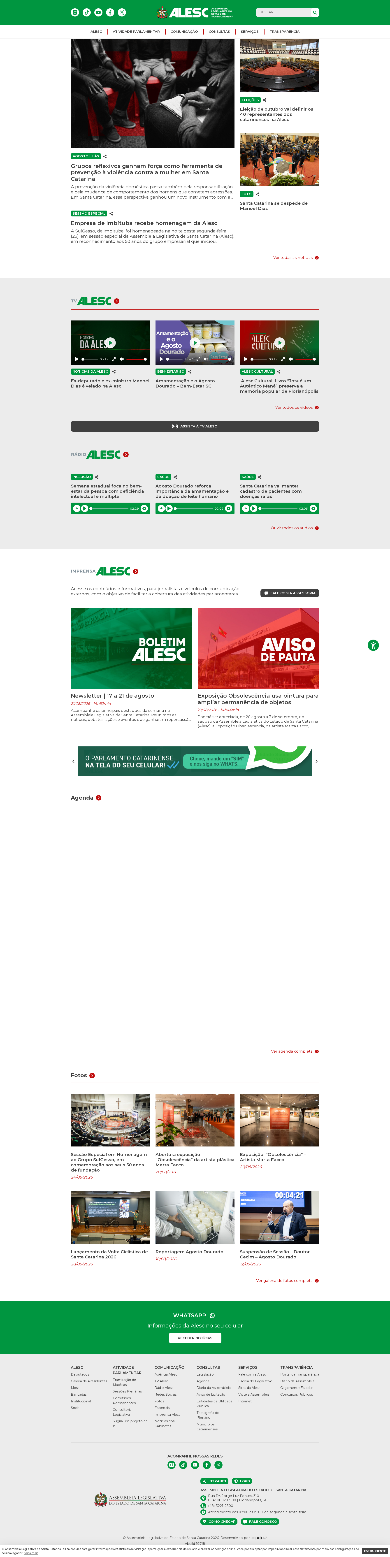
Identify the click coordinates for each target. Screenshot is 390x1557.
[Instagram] (75, 12)
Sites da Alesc (249, 1388)
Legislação (205, 1374)
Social (75, 1408)
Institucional (81, 1401)
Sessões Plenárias (127, 1391)
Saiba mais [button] (31, 1553)
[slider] (89, 359)
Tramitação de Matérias (124, 1382)
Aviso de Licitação (211, 1394)
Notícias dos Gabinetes (164, 1423)
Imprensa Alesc (167, 1415)
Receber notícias (195, 1338)
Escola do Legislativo (255, 1381)
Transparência (284, 31)
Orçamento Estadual (297, 1388)
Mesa (75, 1388)
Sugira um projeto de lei (130, 1423)
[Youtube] (98, 12)
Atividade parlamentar (136, 31)
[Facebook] (110, 12)
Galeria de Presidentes (89, 1381)
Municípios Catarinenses (207, 1426)
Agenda (203, 1381)
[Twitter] (122, 12)
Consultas (219, 31)
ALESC (96, 31)
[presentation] (73, 761)
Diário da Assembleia (214, 1388)
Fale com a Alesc (252, 1374)
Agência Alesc (166, 1374)
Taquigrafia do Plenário (208, 1415)
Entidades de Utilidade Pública (214, 1403)
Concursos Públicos (296, 1394)
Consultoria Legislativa (122, 1412)
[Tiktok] (87, 12)
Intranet (245, 1401)
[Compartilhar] (105, 156)
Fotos (159, 1401)
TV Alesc (161, 1381)
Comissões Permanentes (124, 1400)
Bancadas (78, 1394)
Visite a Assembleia (253, 1394)
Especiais (162, 1408)
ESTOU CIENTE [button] (375, 1551)
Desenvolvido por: (236, 1538)
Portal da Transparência (299, 1374)
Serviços (250, 31)
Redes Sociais (165, 1394)
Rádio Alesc (164, 1388)
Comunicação (184, 31)
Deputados (80, 1374)
